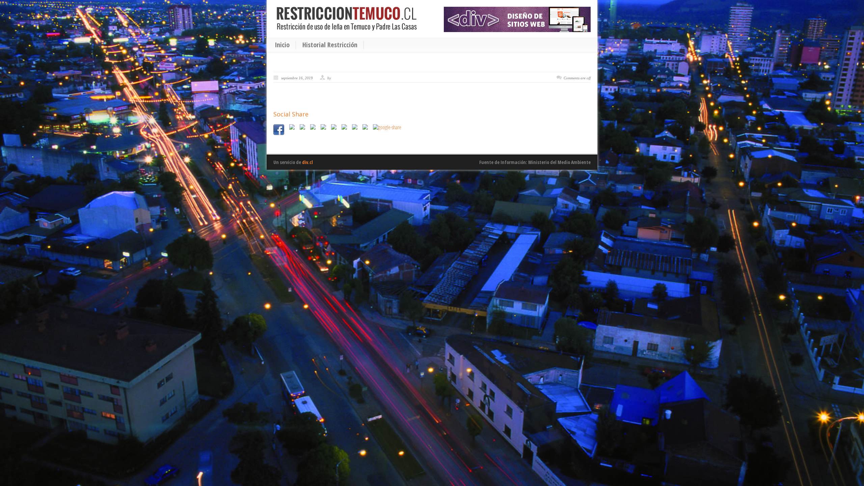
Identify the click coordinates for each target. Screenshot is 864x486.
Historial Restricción (329, 45)
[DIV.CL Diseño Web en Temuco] (517, 19)
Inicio (282, 45)
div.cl (307, 162)
